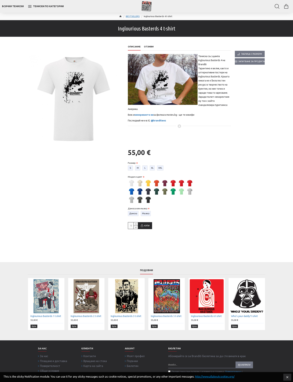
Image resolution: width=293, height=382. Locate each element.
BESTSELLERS (133, 16)
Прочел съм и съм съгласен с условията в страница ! (207, 371)
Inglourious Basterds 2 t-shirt (86, 316)
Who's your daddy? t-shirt (244, 316)
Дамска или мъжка (137, 208)
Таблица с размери (251, 54)
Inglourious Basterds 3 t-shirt (126, 316)
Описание (134, 46)
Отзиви (149, 46)
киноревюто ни (143, 114)
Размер (132, 163)
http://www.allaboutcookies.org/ (215, 376)
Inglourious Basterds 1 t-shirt (46, 316)
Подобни (146, 270)
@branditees (158, 120)
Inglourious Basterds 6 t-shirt (206, 316)
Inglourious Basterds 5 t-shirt (166, 316)
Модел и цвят (135, 177)
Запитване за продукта (251, 61)
